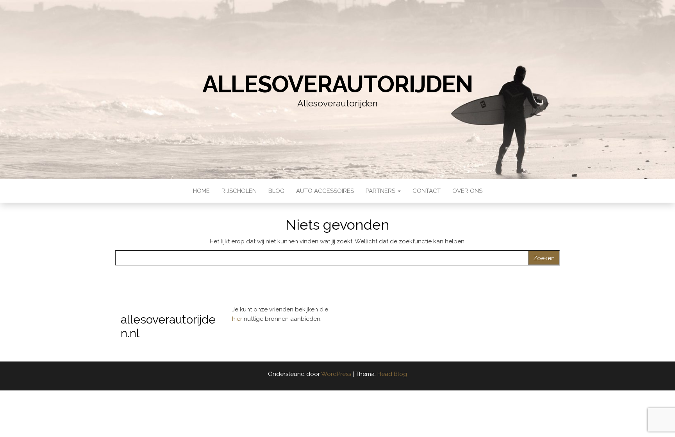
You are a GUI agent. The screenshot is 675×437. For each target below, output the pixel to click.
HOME (201, 190)
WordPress (336, 374)
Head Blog (392, 374)
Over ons (467, 190)
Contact (426, 190)
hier (238, 318)
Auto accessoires (325, 190)
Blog (276, 190)
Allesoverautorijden (337, 84)
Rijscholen (239, 190)
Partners (381, 190)
